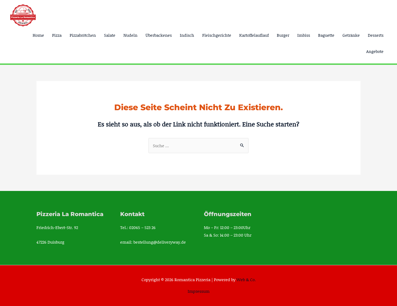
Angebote (374, 51)
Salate (109, 35)
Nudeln (130, 35)
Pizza (57, 35)
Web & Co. (246, 280)
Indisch (187, 35)
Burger (283, 35)
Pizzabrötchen (83, 35)
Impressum (199, 291)
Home (38, 35)
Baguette (326, 35)
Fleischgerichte (216, 35)
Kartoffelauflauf (254, 35)
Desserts (375, 35)
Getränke (351, 35)
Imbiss (303, 35)
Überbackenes (159, 35)
